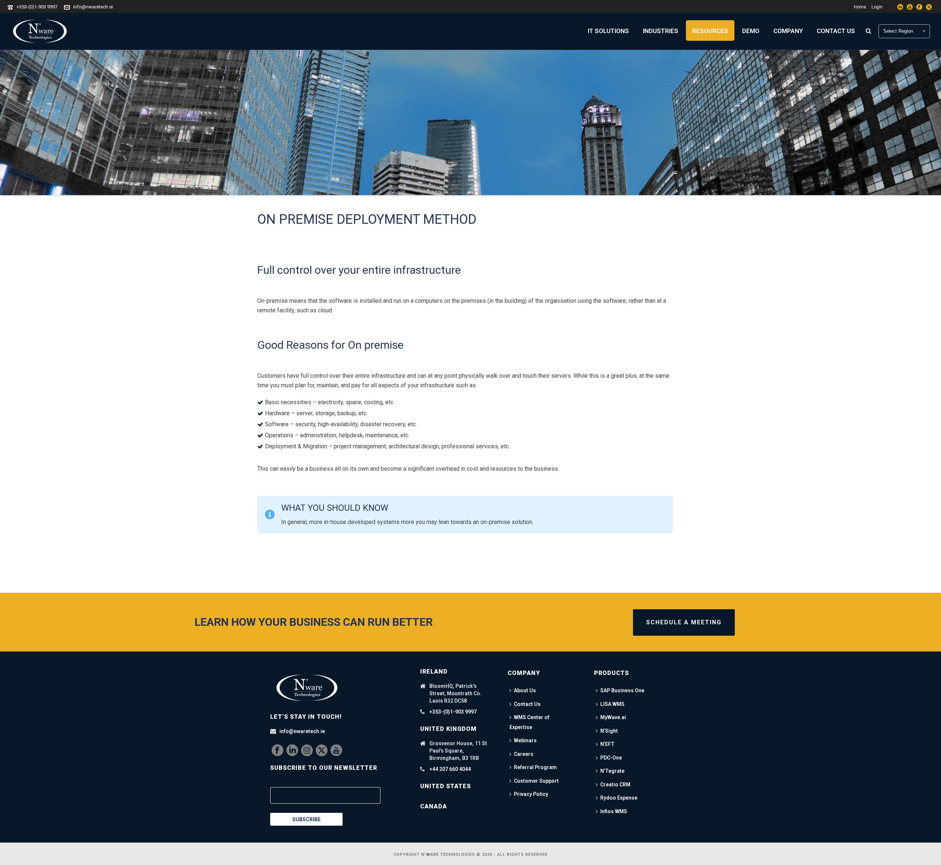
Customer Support (536, 781)
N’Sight (609, 731)
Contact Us (836, 31)
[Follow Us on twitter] (322, 750)
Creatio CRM (615, 784)
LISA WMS (612, 704)
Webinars (525, 740)
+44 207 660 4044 (450, 769)
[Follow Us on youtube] (336, 750)
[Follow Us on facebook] (277, 750)
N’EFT (607, 744)
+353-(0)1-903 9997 (37, 7)
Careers (523, 754)
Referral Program (535, 767)
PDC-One (611, 758)
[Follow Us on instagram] (307, 750)
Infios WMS (613, 811)
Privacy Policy (531, 794)
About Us (525, 690)
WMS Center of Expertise (529, 722)
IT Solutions (608, 31)
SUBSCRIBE (306, 819)
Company (788, 31)
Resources (710, 31)
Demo (750, 31)
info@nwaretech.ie (93, 7)
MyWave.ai (613, 717)
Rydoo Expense (618, 798)
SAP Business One (622, 690)
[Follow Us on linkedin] (292, 750)
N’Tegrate (612, 771)
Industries (660, 31)
